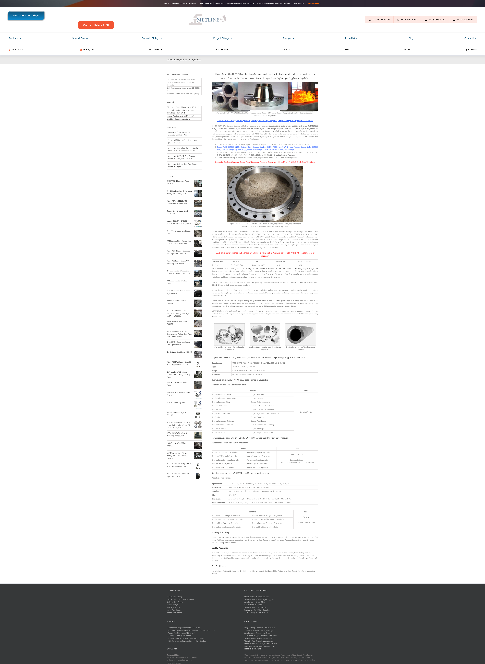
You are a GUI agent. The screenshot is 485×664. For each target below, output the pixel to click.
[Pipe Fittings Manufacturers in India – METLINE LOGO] (207, 15)
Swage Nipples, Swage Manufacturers (258, 638)
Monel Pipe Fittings (174, 610)
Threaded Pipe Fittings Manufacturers (258, 641)
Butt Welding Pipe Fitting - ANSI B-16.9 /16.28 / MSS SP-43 (191, 630)
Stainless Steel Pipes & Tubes (255, 607)
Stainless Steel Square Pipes (254, 602)
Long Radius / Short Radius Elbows (180, 599)
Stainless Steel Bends (175, 602)
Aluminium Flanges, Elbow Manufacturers (260, 636)
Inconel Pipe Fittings (174, 613)
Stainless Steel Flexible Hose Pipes (257, 633)
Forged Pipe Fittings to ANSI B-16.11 (180, 116)
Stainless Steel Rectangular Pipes (256, 597)
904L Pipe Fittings (173, 607)
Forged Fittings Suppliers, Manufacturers (259, 628)
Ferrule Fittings (172, 605)
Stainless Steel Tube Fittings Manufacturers (260, 644)
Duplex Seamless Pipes (253, 605)
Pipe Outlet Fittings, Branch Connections (259, 646)
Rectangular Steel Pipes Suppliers (257, 610)
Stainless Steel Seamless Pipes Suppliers (259, 599)
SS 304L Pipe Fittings (174, 597)
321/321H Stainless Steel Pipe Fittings (258, 630)
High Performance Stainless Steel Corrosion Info (187, 641)
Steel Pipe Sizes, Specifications (178, 119)
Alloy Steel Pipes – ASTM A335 (256, 613)
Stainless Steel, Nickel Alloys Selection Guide (185, 638)
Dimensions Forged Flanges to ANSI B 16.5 (183, 107)
